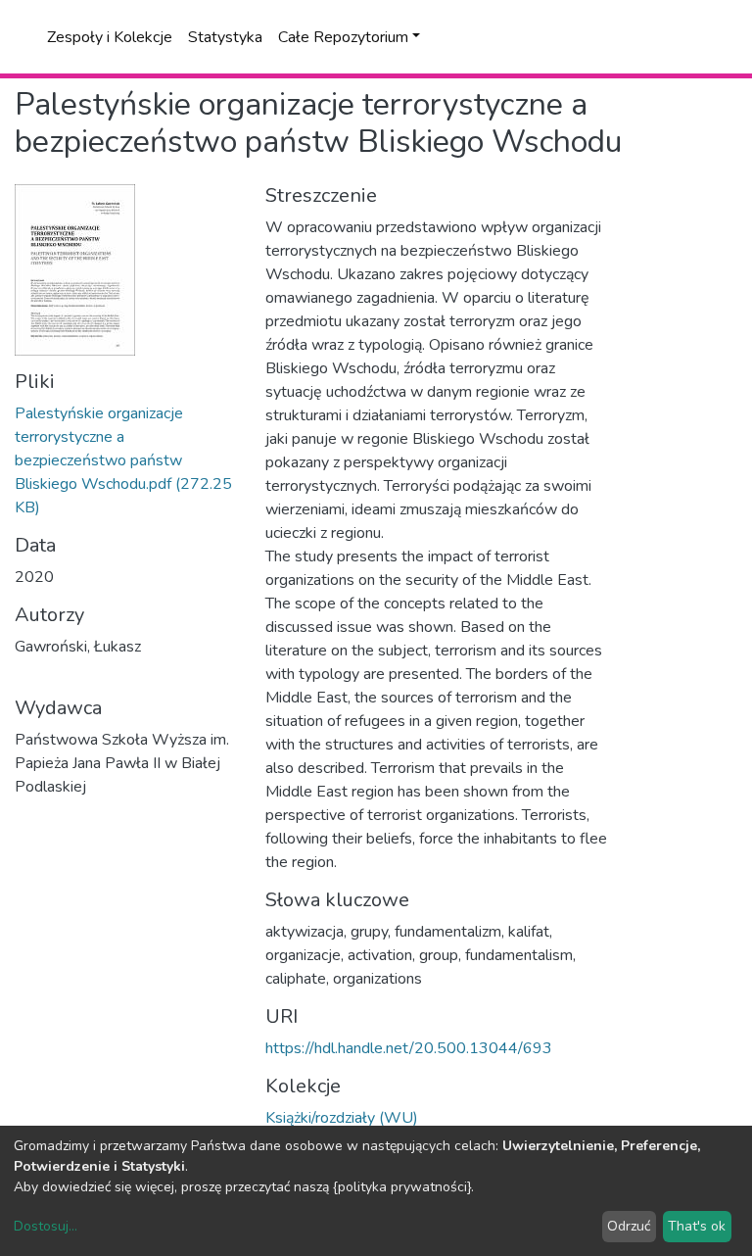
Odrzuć (628, 1226)
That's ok (697, 1226)
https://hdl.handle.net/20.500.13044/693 (408, 1048)
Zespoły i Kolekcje (109, 37)
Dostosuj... (45, 1226)
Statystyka (225, 37)
